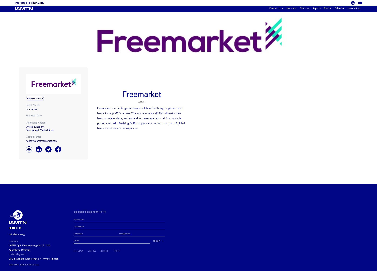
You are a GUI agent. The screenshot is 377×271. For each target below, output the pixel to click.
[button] (276, 8)
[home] (24, 8)
